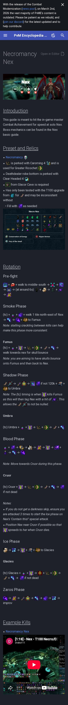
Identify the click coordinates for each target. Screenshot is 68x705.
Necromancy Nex (17, 631)
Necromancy (14, 157)
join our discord (13, 21)
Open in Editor (50, 54)
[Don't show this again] (62, 4)
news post (28, 8)
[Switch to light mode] (53, 35)
